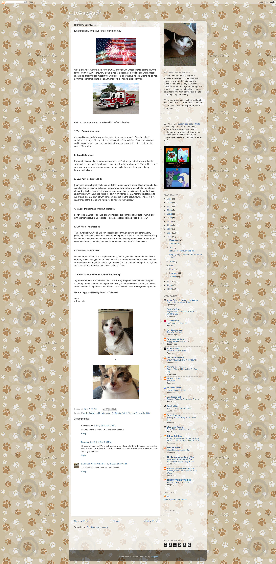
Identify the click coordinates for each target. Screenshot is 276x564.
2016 (169, 233)
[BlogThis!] (107, 409)
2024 (169, 206)
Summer (85, 442)
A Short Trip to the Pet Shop (178, 408)
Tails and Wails (174, 448)
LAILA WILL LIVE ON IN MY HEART (182, 360)
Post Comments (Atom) (97, 527)
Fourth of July (87, 413)
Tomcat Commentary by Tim (180, 468)
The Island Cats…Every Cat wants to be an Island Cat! (180, 458)
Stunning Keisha (175, 427)
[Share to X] (109, 409)
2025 (169, 203)
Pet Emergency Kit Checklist (181, 251)
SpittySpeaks (173, 415)
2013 (169, 285)
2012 (169, 289)
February (173, 273)
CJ (168, 496)
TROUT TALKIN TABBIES (179, 480)
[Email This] (104, 409)
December (174, 240)
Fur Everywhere (174, 330)
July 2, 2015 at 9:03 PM (100, 442)
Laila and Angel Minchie (93, 464)
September (174, 244)
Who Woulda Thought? (176, 351)
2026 (169, 199)
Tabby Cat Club (174, 436)
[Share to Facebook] (112, 409)
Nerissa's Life (173, 378)
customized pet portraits (188, 124)
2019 (169, 221)
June (171, 262)
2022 (169, 214)
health (97, 413)
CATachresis (173, 321)
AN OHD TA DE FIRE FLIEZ (179, 482)
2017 (169, 229)
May (171, 265)
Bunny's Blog (173, 309)
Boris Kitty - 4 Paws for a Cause (182, 300)
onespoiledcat (174, 388)
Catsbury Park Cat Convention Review (183, 399)
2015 (169, 237)
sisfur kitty (145, 413)
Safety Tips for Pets (131, 413)
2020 (169, 218)
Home (116, 521)
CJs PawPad (84, 13)
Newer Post (81, 521)
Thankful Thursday (174, 332)
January (173, 277)
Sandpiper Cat (174, 397)
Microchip (106, 413)
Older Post (150, 521)
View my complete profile (175, 500)
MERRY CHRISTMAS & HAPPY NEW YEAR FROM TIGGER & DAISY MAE (183, 439)
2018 (169, 225)
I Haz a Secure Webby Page (179, 302)
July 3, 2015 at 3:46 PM (116, 464)
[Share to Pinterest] (115, 409)
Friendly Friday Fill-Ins (176, 390)
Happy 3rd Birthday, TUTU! (178, 342)
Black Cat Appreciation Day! (178, 450)
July (171, 247)
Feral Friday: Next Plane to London (181, 429)
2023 (169, 210)
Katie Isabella (173, 348)
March (172, 269)
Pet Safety (116, 413)
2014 (169, 281)
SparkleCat (172, 406)
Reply (83, 433)
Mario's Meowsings (176, 367)
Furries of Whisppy (176, 339)
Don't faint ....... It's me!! (177, 323)
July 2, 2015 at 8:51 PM (104, 426)
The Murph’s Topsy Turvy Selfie (180, 461)
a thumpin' (171, 381)
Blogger (154, 557)
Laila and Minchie (175, 358)
